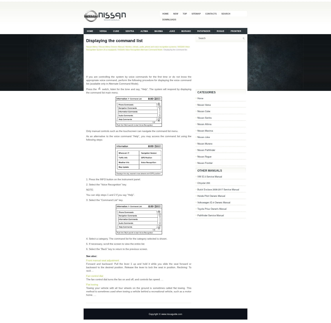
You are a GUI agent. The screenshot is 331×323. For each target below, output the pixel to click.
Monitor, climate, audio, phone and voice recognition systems (151, 47)
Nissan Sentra (204, 117)
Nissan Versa (204, 104)
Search (225, 14)
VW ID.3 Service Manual (209, 176)
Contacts (211, 14)
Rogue (220, 31)
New (175, 14)
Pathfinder (203, 31)
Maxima (158, 31)
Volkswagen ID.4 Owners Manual (213, 202)
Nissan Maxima (205, 130)
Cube (116, 31)
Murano (186, 31)
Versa (103, 31)
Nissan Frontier (205, 163)
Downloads (169, 19)
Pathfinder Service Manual (210, 215)
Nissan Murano (204, 143)
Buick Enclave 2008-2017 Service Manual (218, 189)
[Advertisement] (138, 63)
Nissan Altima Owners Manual (111, 47)
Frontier (236, 31)
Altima (144, 31)
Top (185, 14)
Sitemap (196, 14)
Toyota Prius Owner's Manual (212, 208)
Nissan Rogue (204, 156)
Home (165, 14)
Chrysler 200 (203, 183)
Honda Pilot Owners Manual (211, 195)
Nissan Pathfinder (206, 150)
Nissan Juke (203, 137)
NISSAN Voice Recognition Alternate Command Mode (140, 50)
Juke (172, 31)
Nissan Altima (91, 47)
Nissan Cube (203, 111)
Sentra (130, 31)
